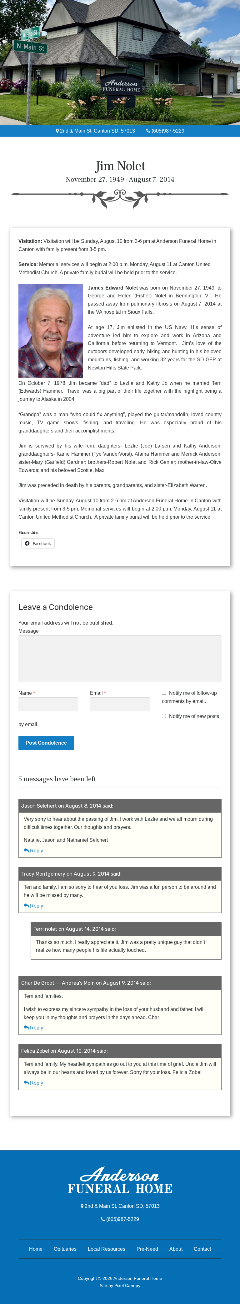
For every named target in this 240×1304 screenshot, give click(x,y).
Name (26, 693)
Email (98, 693)
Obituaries (65, 1249)
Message (28, 631)
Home (35, 1249)
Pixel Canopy (127, 1285)
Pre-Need (147, 1249)
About (175, 1249)
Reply (36, 850)
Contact (202, 1249)
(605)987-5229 (167, 131)
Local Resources (106, 1249)
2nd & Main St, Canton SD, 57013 (97, 131)
